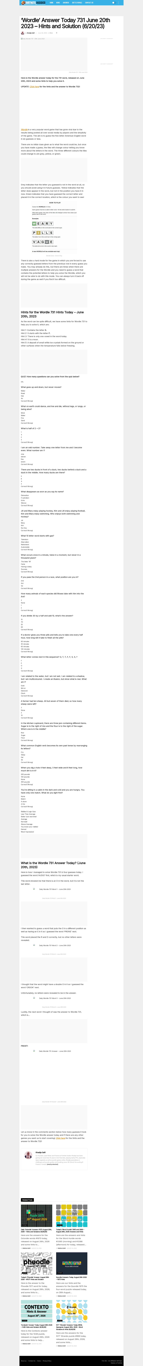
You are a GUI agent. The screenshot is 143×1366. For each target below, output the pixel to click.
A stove (24, 801)
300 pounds (25, 782)
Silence (23, 503)
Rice (22, 733)
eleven (23, 457)
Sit (22, 760)
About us (23, 1361)
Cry (22, 752)
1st (22, 586)
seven (23, 462)
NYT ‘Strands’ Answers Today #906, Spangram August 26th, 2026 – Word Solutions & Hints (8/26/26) (69, 1327)
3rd (22, 583)
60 (22, 627)
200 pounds (25, 774)
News (58, 2)
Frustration (25, 498)
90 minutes (25, 641)
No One (24, 528)
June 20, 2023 (42, 33)
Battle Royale (77, 2)
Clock (23, 693)
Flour (23, 738)
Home (51, 2)
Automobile (25, 547)
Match (23, 799)
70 (22, 622)
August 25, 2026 (36, 1248)
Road (23, 393)
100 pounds (25, 777)
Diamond (24, 691)
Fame (23, 564)
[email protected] (52, 1164)
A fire (23, 804)
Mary (23, 523)
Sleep (23, 755)
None (23, 603)
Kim (22, 525)
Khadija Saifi (31, 33)
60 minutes (25, 646)
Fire (22, 418)
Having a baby (26, 567)
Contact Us (89, 2)
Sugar (23, 735)
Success (24, 569)
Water (23, 391)
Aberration (25, 542)
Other (51, 33)
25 (22, 624)
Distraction (25, 495)
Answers (66, 2)
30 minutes (25, 644)
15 (21, 619)
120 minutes (25, 649)
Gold (22, 686)
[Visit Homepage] (33, 2)
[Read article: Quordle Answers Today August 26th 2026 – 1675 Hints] (71, 1263)
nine (22, 454)
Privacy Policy (47, 1361)
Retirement (25, 545)
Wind (23, 413)
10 (22, 715)
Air (22, 398)
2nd (22, 581)
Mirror (23, 688)
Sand (23, 420)
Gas (22, 396)
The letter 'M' (26, 562)
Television (24, 539)
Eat (22, 757)
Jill (22, 520)
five (22, 459)
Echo (23, 500)
